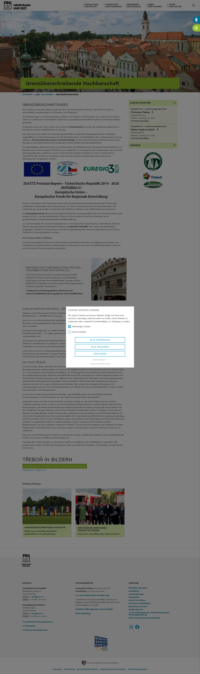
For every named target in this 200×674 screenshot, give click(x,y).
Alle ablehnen (100, 347)
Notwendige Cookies (81, 326)
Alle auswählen (100, 340)
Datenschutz (105, 364)
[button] (196, 19)
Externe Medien (79, 332)
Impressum (94, 364)
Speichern (100, 354)
